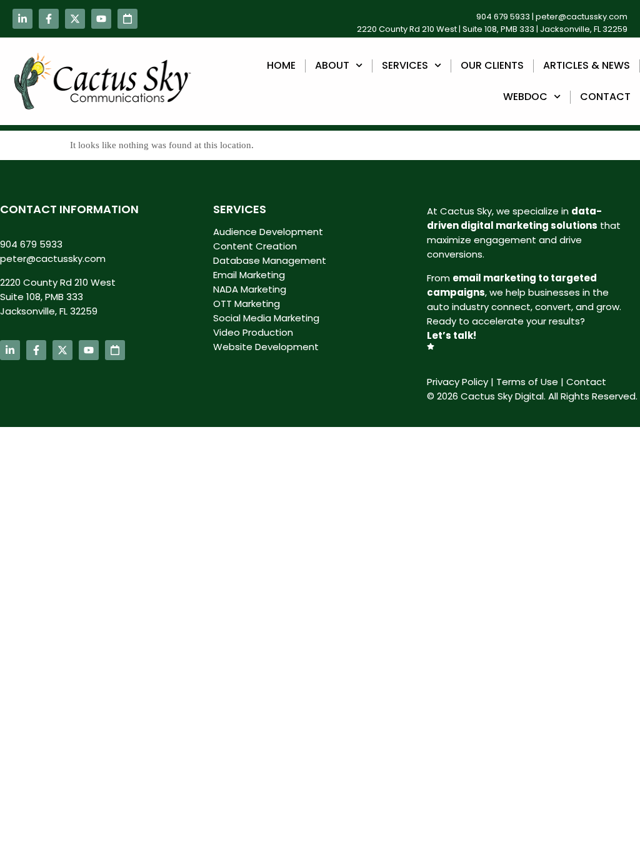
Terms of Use (527, 381)
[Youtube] (101, 19)
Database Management (269, 260)
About (332, 65)
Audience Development (268, 231)
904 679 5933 (503, 17)
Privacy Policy (457, 381)
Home (281, 65)
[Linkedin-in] (22, 19)
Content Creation (255, 246)
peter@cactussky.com (582, 17)
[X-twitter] (75, 19)
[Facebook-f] (49, 19)
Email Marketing (249, 274)
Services (405, 65)
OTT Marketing (246, 303)
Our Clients (492, 65)
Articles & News (586, 65)
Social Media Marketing (266, 317)
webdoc (525, 96)
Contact (605, 96)
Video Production (253, 332)
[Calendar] (128, 19)
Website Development (266, 346)
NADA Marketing (249, 289)
